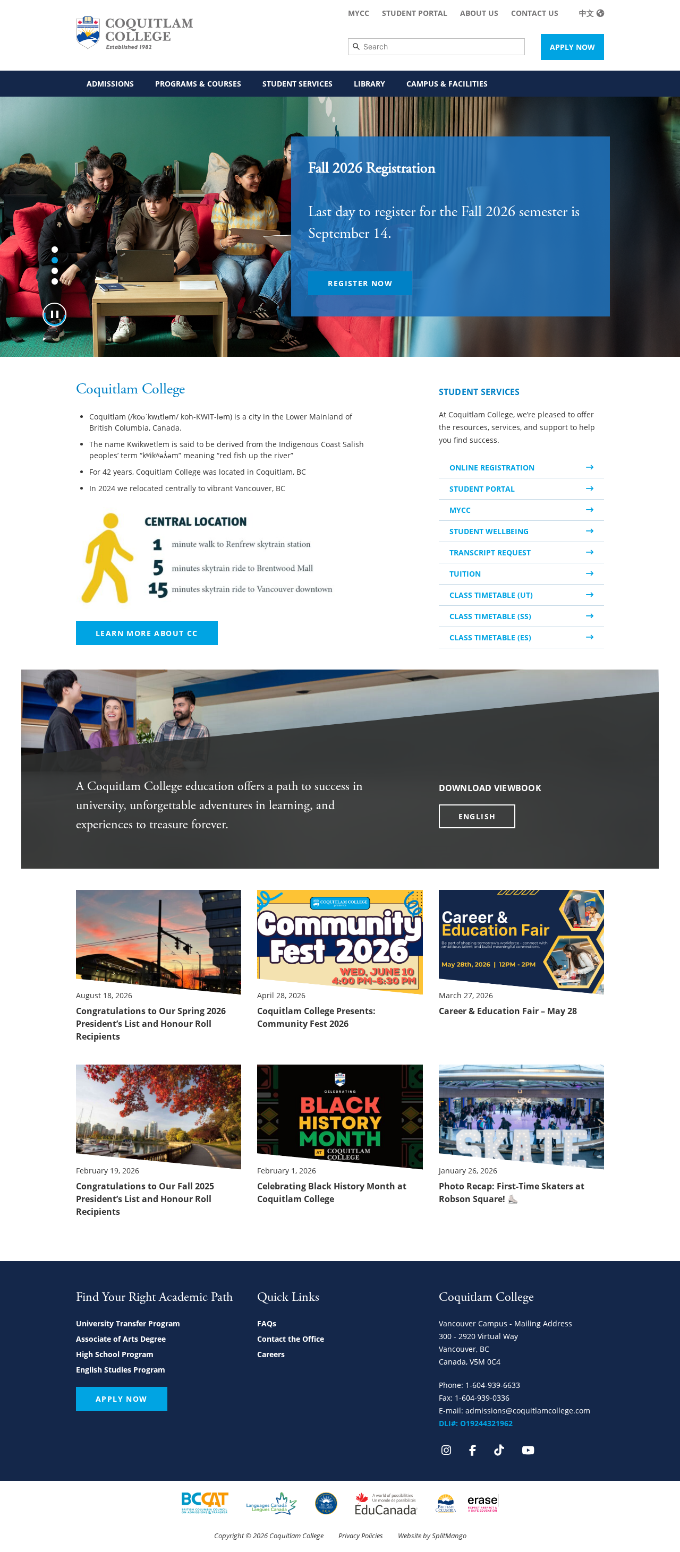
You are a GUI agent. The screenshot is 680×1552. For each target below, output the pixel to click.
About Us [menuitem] (479, 13)
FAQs (266, 1323)
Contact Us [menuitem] (534, 13)
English (477, 816)
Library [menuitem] (369, 84)
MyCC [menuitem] (358, 13)
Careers (271, 1354)
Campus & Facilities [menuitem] (447, 84)
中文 (586, 13)
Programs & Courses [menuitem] (198, 84)
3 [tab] (54, 270)
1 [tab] (54, 249)
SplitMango (449, 1535)
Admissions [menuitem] (110, 84)
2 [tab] (54, 260)
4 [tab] (54, 281)
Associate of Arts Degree (121, 1339)
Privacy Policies (360, 1535)
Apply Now (572, 47)
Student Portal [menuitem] (414, 13)
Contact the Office (290, 1339)
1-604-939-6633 (492, 1385)
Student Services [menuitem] (297, 84)
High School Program (115, 1354)
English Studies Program (120, 1370)
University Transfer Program (128, 1323)
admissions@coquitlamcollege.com (527, 1410)
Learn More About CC (147, 633)
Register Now (360, 283)
